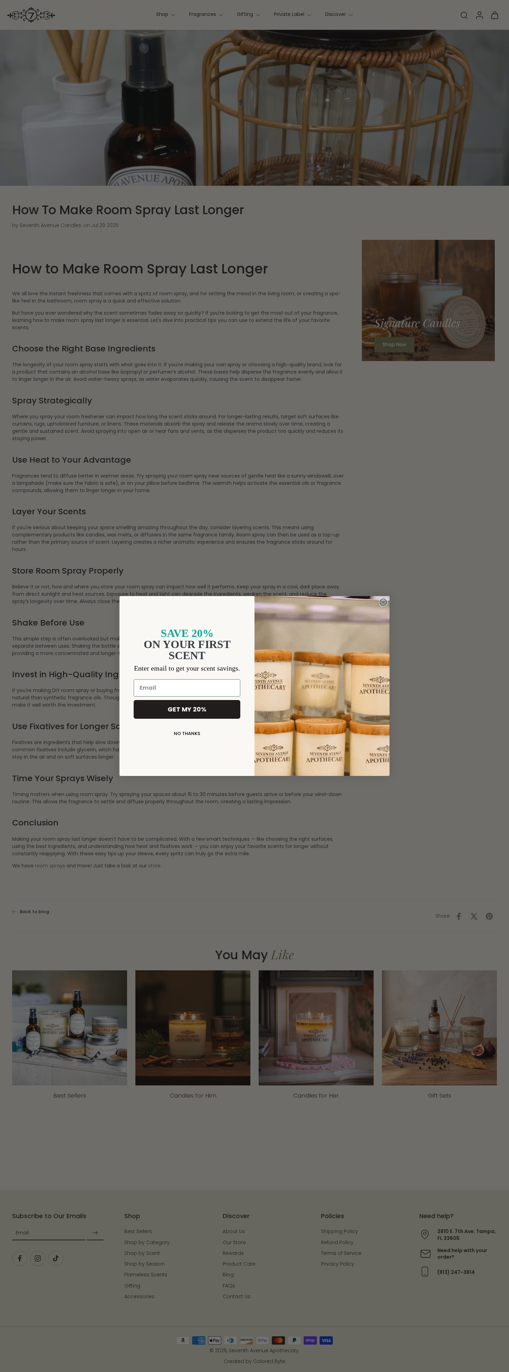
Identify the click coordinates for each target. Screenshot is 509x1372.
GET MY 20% (187, 709)
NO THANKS (187, 733)
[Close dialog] (383, 602)
